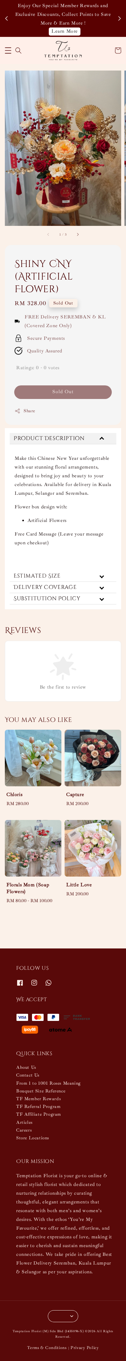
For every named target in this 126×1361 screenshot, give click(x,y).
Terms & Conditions (47, 1347)
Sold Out (63, 392)
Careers (24, 1130)
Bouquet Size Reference (40, 1091)
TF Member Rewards (38, 1098)
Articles (24, 1122)
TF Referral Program (38, 1106)
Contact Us (27, 1075)
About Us (26, 1067)
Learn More (64, 31)
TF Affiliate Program (38, 1114)
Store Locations (32, 1138)
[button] (8, 50)
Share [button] (29, 411)
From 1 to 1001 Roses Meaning (48, 1083)
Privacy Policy (84, 1347)
